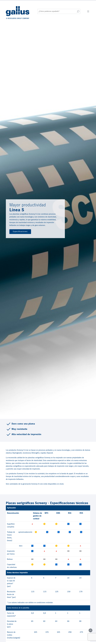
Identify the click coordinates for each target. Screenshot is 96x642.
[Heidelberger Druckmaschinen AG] (17, 11)
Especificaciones (20, 232)
